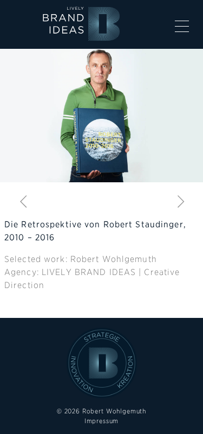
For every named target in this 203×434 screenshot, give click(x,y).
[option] (101, 115)
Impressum (101, 421)
